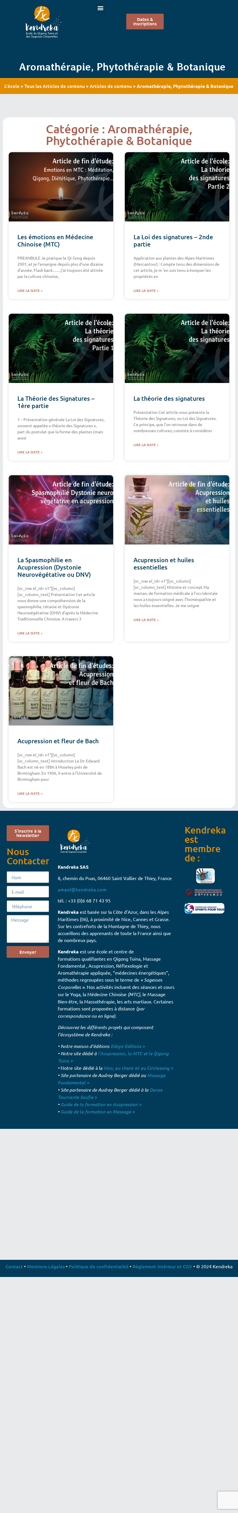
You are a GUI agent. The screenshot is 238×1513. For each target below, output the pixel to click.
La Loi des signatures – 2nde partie (173, 240)
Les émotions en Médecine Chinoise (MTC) (55, 240)
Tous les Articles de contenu (54, 86)
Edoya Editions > (128, 1046)
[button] (100, 8)
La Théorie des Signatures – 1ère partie (56, 401)
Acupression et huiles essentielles (164, 563)
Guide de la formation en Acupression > (101, 1104)
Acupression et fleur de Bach (58, 741)
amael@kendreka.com (82, 889)
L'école (11, 86)
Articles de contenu (111, 86)
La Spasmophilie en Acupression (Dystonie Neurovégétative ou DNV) (54, 567)
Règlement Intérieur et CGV (162, 1266)
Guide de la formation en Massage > (98, 1111)
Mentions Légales (46, 1266)
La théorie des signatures (169, 398)
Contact (14, 1266)
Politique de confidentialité (99, 1266)
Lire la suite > (30, 290)
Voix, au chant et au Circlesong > (138, 1068)
